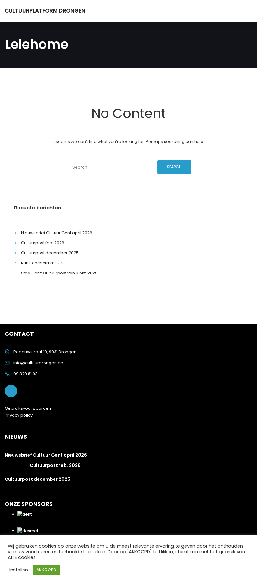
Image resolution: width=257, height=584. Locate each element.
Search (174, 167)
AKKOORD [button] (46, 570)
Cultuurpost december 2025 (50, 253)
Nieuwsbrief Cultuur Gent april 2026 (56, 233)
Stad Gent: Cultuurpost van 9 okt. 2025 (59, 273)
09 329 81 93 (25, 374)
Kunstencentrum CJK (42, 263)
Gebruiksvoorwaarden (28, 408)
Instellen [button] (18, 570)
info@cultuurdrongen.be (38, 363)
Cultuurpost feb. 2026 (42, 243)
